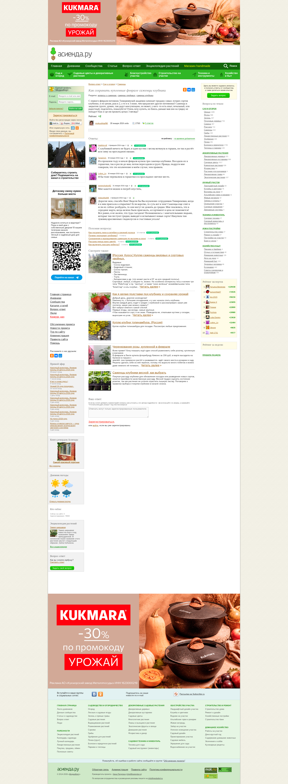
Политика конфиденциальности (166, 769)
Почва (207, 142)
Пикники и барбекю (212, 249)
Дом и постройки (211, 229)
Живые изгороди (211, 198)
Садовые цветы (211, 162)
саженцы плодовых (126, 95)
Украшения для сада (179, 743)
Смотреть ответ (57, 562)
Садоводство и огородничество (105, 706)
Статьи (112, 65)
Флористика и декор (137, 733)
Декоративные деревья (214, 156)
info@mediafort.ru (155, 778)
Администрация (59, 335)
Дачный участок (211, 182)
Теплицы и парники (212, 148)
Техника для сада (136, 745)
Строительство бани (214, 719)
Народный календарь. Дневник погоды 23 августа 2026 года (63, 376)
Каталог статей (59, 305)
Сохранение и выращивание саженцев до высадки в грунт (117, 238)
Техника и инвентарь (213, 215)
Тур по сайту (57, 331)
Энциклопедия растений (162, 65)
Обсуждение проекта (62, 324)
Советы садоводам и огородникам (213, 271)
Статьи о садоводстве (67, 716)
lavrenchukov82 (104, 186)
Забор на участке (178, 726)
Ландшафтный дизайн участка (184, 709)
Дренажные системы (213, 210)
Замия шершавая (58, 527)
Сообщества (93, 65)
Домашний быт (210, 261)
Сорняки (92, 730)
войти (95, 425)
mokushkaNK (101, 123)
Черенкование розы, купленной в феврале (141, 346)
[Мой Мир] (193, 89)
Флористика (209, 168)
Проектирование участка (181, 737)
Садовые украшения (213, 207)
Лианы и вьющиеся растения (141, 723)
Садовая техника (211, 218)
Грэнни (213, 307)
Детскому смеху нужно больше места (66, 192)
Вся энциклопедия (58, 547)
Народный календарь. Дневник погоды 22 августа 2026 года (63, 392)
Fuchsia (213, 312)
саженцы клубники (144, 95)
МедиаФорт (74, 774)
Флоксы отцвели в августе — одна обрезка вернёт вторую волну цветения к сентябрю (64, 426)
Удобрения (209, 139)
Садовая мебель (178, 740)
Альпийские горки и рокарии (217, 195)
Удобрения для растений (99, 737)
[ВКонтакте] (189, 89)
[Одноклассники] (185, 89)
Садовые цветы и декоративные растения (93, 74)
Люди (53, 313)
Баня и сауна (210, 241)
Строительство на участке (170, 74)
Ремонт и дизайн (211, 235)
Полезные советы (65, 752)
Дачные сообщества (66, 712)
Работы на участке (213, 731)
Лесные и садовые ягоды (99, 712)
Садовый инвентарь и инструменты (214, 222)
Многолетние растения (138, 719)
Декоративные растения (215, 153)
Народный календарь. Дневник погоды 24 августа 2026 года (63, 369)
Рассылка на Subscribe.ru (192, 694)
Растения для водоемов (215, 171)
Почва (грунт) (94, 740)
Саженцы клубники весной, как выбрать (139, 372)
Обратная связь (100, 769)
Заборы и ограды (211, 201)
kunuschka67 (215, 292)
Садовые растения (96, 719)
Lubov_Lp (102, 173)
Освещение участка (213, 204)
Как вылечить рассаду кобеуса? (104, 244)
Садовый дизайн (177, 733)
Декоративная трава (213, 174)
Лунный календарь (65, 741)
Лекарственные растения (215, 136)
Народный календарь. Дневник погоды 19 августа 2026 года (63, 413)
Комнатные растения (213, 165)
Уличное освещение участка (183, 730)
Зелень (207, 118)
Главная (56, 65)
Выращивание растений (99, 723)
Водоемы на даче (212, 192)
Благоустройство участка (140, 74)
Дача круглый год (213, 734)
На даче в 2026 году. (58, 419)
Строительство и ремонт (218, 706)
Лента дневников (64, 709)
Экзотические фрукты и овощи (142, 726)
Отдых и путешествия (214, 252)
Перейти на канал (64, 277)
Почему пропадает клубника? (103, 235)
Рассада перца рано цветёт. (102, 241)
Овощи (207, 112)
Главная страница (60, 294)
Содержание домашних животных (220, 738)
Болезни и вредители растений (102, 743)
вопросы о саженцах (107, 95)
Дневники (73, 65)
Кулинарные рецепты (214, 745)
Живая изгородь (177, 723)
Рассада (208, 127)
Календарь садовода (66, 738)
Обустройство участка (182, 706)
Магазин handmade (197, 65)
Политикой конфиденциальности (62, 134)
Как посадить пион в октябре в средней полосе (111, 232)
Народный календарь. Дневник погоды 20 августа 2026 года (63, 406)
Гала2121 (102, 158)
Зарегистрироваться (101, 421)
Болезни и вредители (214, 145)
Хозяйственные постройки (217, 716)
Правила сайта (59, 339)
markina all (102, 145)
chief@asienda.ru (134, 774)
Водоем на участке (179, 716)
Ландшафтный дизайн (214, 186)
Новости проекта (60, 328)
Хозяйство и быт (231, 74)
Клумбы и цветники (213, 189)
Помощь (55, 343)
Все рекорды (55, 466)
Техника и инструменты (206, 74)
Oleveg (213, 328)
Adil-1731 (214, 333)
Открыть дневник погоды (60, 502)
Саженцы (121, 84)
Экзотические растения (214, 177)
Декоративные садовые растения (146, 706)
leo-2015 (213, 297)
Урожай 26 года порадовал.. (62, 386)
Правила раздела (211, 355)
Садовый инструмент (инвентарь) (143, 748)
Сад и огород (60, 74)
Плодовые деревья (212, 121)
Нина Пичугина (119, 774)
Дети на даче (210, 258)
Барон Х (213, 302)
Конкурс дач (57, 316)
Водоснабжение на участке (182, 747)
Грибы (206, 133)
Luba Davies (215, 317)
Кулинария (209, 267)
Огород (91, 709)
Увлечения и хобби (213, 741)
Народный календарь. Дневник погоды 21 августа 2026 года (63, 399)
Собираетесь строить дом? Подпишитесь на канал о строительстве (65, 175)
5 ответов (149, 123)
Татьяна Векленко (217, 287)
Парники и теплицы (96, 747)
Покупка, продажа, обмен (68, 748)
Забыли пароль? (56, 109)
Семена (207, 124)
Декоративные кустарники (216, 159)
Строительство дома (213, 232)
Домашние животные (213, 255)
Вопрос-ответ (132, 65)
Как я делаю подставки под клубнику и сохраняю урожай (150, 294)
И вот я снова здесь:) (59, 382)
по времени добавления (184, 139)
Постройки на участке (214, 238)
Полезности (63, 731)
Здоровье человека (213, 264)
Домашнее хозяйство (216, 727)
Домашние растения (137, 730)
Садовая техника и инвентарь (144, 741)
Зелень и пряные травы (99, 716)
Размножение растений (98, 726)
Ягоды (207, 115)
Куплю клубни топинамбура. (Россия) (137, 322)
